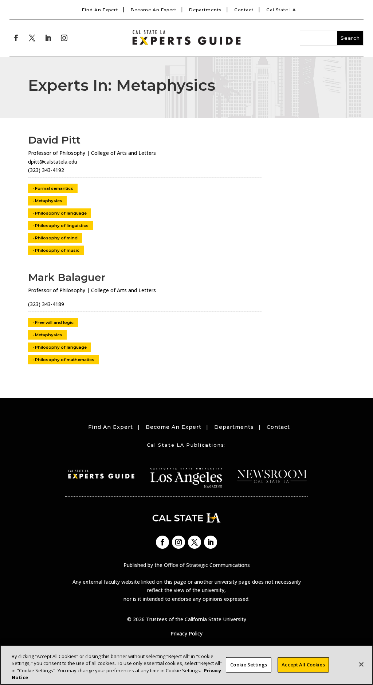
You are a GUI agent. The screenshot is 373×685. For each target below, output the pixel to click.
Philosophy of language (61, 213)
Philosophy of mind (56, 237)
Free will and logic (54, 322)
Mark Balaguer (66, 277)
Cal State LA (281, 9)
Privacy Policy (186, 633)
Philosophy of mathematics (64, 359)
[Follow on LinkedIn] (48, 37)
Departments (205, 9)
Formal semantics (54, 188)
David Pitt (54, 140)
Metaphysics (48, 200)
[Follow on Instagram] (64, 37)
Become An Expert (153, 9)
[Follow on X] (32, 37)
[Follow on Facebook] (16, 37)
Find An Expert (100, 9)
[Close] (361, 664)
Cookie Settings (248, 664)
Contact (244, 9)
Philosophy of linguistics (62, 225)
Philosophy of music (57, 250)
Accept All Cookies (303, 664)
